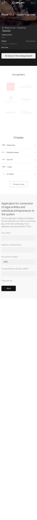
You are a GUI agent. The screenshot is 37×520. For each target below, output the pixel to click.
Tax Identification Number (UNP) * (15, 268)
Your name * (6, 233)
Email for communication (11, 245)
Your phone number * (10, 257)
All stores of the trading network (18, 56)
